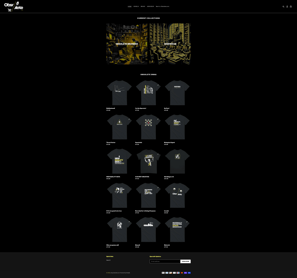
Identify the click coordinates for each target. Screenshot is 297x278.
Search (108, 260)
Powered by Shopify (125, 272)
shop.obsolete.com (115, 272)
